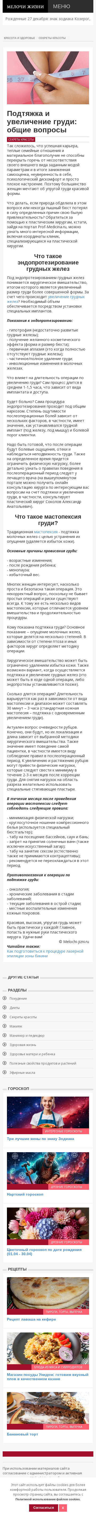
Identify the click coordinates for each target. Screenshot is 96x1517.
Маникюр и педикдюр (27, 1035)
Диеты (15, 1008)
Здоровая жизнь (23, 1045)
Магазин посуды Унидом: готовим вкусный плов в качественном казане (48, 1376)
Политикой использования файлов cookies (47, 1499)
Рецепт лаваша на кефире (31, 1319)
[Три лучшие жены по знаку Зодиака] (48, 1112)
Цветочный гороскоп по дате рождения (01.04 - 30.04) (44, 1251)
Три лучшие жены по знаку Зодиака (40, 1139)
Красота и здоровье (19, 38)
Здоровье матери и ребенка (32, 1054)
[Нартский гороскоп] (48, 1167)
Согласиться (43, 1508)
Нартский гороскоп (25, 1194)
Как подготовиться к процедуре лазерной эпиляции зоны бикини (45, 953)
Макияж (16, 1026)
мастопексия (46, 531)
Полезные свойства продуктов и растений (43, 1063)
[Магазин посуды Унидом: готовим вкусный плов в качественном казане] (48, 1347)
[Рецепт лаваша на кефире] (48, 1292)
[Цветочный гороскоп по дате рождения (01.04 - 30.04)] (48, 1223)
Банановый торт (22, 1434)
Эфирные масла (22, 1072)
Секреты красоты (52, 38)
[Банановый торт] (48, 1407)
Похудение (18, 998)
